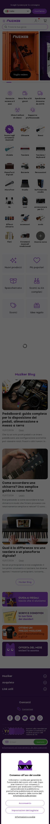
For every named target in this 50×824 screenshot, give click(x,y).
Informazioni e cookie (25, 817)
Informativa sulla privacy (24, 795)
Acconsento (25, 803)
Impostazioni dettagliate (25, 810)
